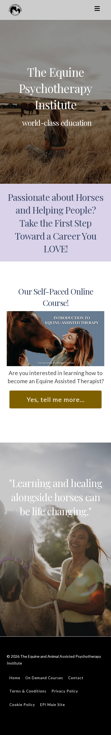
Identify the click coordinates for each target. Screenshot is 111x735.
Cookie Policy (22, 704)
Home (14, 678)
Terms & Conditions (27, 691)
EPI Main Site (52, 704)
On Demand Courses (44, 678)
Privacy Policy (64, 691)
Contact (76, 678)
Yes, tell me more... (56, 399)
